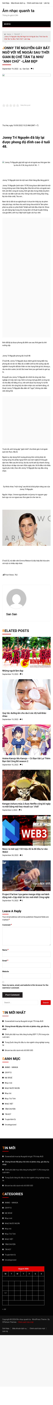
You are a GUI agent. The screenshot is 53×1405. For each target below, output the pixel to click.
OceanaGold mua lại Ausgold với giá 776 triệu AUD (24, 1021)
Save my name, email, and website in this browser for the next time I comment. (25, 986)
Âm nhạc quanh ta (18, 10)
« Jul (4, 1309)
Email (5, 960)
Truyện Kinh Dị (10, 1119)
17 (5, 1293)
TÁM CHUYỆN (10, 1109)
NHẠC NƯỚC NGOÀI (12, 1088)
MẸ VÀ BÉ (8, 1078)
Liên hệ (46, 3)
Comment (7, 925)
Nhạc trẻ (8, 1093)
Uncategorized (10, 1125)
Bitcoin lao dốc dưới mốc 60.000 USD (19, 1050)
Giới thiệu (5, 3)
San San (26, 69)
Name (5, 950)
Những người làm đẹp (12, 670)
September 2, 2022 (9, 810)
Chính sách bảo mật (34, 3)
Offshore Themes (9, 1322)
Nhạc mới (8, 1083)
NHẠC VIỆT (9, 1104)
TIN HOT (8, 1114)
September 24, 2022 (10, 855)
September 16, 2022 (10, 765)
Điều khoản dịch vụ (18, 3)
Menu (8, 24)
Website (5, 971)
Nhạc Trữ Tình (10, 1099)
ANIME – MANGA (11, 1067)
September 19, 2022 (10, 69)
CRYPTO (8, 1073)
